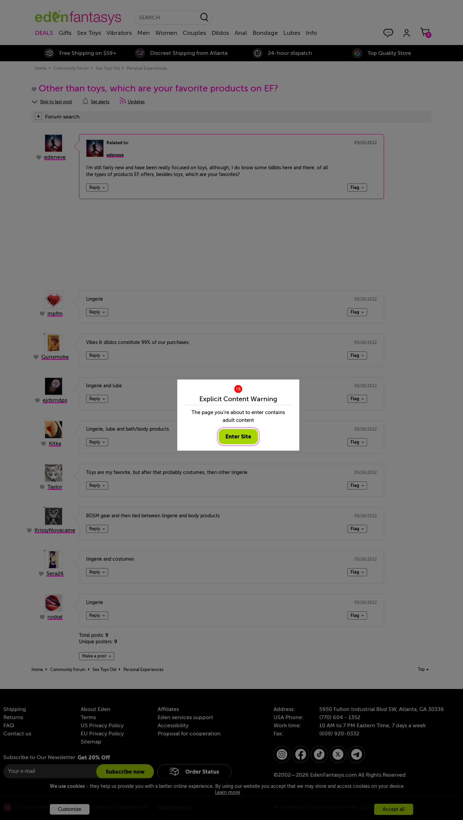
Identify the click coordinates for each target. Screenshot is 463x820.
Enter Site (238, 436)
